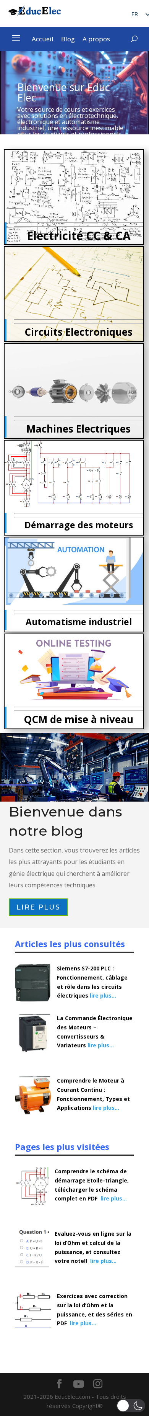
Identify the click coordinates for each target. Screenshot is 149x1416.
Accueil (42, 39)
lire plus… (103, 995)
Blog (68, 39)
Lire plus (38, 907)
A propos (96, 39)
